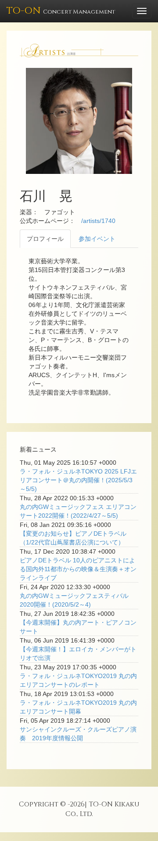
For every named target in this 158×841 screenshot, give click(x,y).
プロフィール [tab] (45, 238)
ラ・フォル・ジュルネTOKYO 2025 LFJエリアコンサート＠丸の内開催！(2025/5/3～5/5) (78, 480)
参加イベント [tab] (97, 238)
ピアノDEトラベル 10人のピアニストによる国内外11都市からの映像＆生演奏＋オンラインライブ (78, 569)
